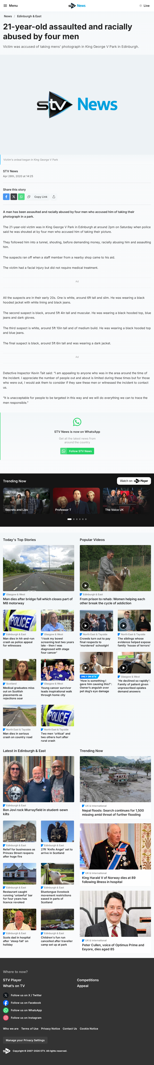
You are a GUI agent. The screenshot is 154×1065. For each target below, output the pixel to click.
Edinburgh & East (29, 16)
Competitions (88, 980)
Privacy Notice (50, 1028)
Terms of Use (29, 1028)
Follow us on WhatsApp (26, 1010)
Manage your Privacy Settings (25, 1040)
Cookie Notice (89, 1028)
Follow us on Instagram (26, 1017)
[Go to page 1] (69, 519)
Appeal (82, 986)
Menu (13, 5)
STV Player (12, 980)
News (8, 16)
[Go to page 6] (86, 519)
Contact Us (70, 1028)
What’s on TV (14, 986)
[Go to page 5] (83, 519)
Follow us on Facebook (26, 1002)
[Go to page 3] (77, 519)
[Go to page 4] (80, 519)
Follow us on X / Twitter (26, 995)
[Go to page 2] (74, 519)
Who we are (10, 1028)
